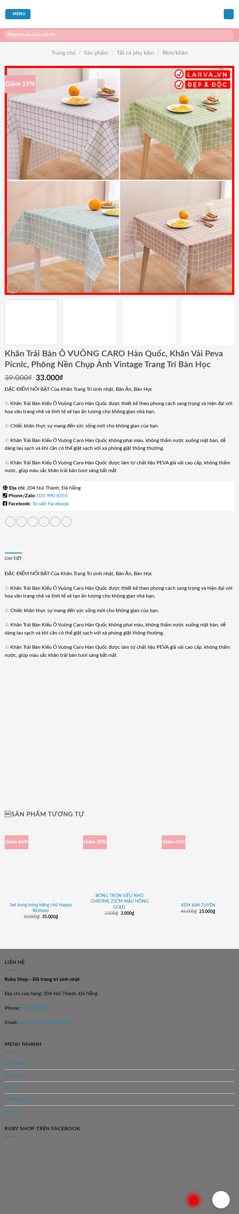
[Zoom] (13, 287)
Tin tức (12, 1087)
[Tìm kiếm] (228, 35)
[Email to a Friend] (44, 522)
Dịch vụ (13, 1075)
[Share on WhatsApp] (10, 522)
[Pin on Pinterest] (55, 522)
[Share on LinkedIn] (66, 522)
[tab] (13, 559)
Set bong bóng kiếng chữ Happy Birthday (41, 908)
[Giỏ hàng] (229, 14)
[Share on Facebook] (21, 522)
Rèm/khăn (175, 53)
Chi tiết (13, 559)
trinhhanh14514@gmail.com (46, 1022)
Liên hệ (12, 1111)
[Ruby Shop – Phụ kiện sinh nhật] (119, 14)
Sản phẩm (96, 53)
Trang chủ (63, 53)
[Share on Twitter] (33, 522)
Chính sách (17, 1099)
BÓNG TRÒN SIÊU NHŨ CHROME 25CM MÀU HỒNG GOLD (119, 901)
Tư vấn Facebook (50, 503)
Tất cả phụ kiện (135, 53)
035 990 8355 (52, 495)
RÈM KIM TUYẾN (198, 905)
